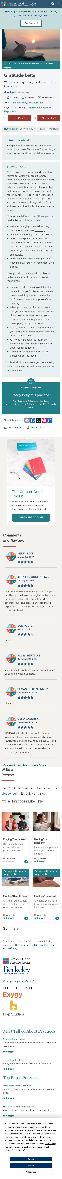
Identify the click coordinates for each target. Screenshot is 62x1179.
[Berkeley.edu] (16, 970)
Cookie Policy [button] (50, 1144)
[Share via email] (55, 37)
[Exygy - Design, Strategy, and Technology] (12, 994)
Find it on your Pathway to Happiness (31, 401)
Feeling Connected (45, 896)
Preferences (31, 1172)
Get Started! (31, 23)
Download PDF (14, 427)
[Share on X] (55, 51)
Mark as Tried (49, 118)
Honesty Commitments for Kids (19, 1106)
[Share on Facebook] (55, 44)
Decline (31, 1165)
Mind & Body (20, 102)
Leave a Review (38, 765)
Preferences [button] (18, 1150)
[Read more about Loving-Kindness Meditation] (57, 918)
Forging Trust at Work (15, 839)
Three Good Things (13, 1060)
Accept (31, 1159)
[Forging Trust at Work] (15, 821)
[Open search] (52, 3)
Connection (33, 107)
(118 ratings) (23, 92)
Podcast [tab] (54, 129)
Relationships (35, 102)
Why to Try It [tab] (28, 129)
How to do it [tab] (10, 129)
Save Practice (19, 118)
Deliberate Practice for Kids (17, 1085)
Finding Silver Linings (15, 896)
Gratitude (46, 107)
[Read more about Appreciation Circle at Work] (26, 861)
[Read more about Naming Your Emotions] (26, 918)
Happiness (10, 111)
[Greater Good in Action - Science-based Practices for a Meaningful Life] (18, 3)
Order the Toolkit (31, 517)
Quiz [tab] (42, 129)
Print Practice (36, 427)
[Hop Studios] (13, 1007)
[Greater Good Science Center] (17, 960)
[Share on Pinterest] (55, 58)
